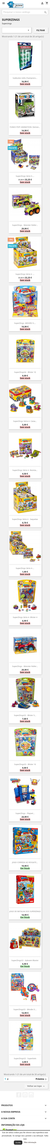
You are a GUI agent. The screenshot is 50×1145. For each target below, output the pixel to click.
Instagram (31, 1094)
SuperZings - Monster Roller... (25, 225)
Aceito (18, 1142)
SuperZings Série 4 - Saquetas (25, 519)
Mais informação (30, 1142)
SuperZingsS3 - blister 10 (25, 764)
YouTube (25, 1094)
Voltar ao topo (36, 1086)
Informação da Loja (12, 1124)
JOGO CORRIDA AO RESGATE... (25, 862)
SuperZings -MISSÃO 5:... (25, 323)
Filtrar (40, 30)
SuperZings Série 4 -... (25, 274)
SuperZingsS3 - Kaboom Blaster (25, 960)
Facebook (18, 1094)
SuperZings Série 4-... (25, 568)
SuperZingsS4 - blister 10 (25, 372)
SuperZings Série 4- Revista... (25, 470)
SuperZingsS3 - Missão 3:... (25, 1009)
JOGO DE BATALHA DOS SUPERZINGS (25, 911)
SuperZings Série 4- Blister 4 (25, 617)
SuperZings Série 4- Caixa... (25, 421)
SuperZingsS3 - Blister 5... (25, 715)
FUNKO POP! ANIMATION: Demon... (25, 127)
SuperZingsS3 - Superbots (25, 1058)
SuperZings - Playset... (25, 813)
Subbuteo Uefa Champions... (25, 78)
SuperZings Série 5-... (25, 176)
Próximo (41, 1079)
